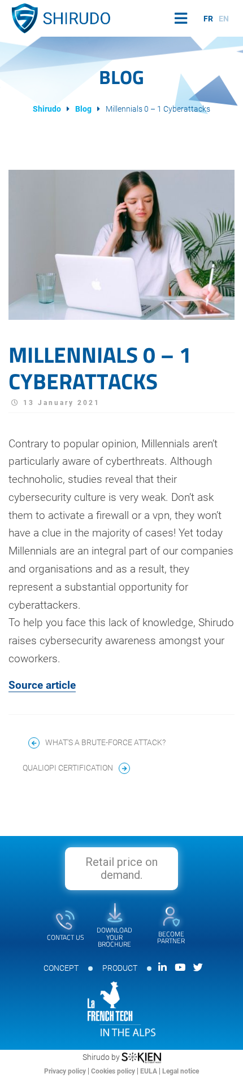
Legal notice (180, 1071)
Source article (42, 685)
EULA (149, 1071)
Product (119, 968)
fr (208, 18)
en (224, 18)
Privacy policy (66, 1071)
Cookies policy (114, 1071)
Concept (61, 968)
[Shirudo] (59, 18)
